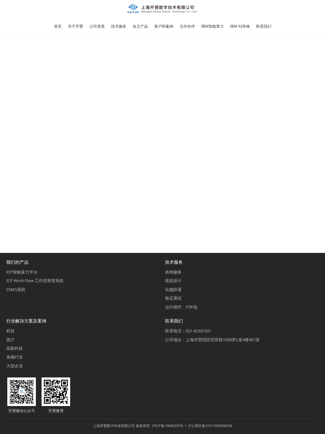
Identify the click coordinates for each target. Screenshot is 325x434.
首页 (58, 26)
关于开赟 (75, 26)
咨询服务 (173, 272)
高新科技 (14, 348)
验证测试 (173, 298)
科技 (10, 331)
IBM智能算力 (212, 26)
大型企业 (14, 366)
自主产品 (140, 26)
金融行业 (14, 357)
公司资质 (97, 26)
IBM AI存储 (240, 26)
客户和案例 (163, 26)
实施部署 (173, 289)
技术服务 (118, 26)
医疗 (10, 339)
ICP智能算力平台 (21, 272)
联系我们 (263, 26)
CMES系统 (15, 289)
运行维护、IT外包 (181, 307)
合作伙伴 (187, 26)
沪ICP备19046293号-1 (169, 425)
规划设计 (173, 280)
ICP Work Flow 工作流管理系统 (34, 280)
